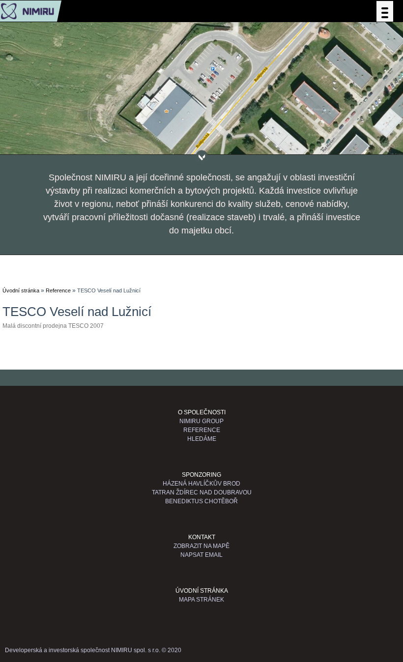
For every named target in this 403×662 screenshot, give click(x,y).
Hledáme (201, 438)
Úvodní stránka (20, 290)
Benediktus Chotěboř (201, 501)
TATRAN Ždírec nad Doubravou (202, 492)
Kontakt (201, 537)
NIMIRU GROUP (201, 421)
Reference (58, 290)
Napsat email (201, 554)
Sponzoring (201, 474)
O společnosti (202, 412)
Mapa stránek (201, 599)
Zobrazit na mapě (201, 546)
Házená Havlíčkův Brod (201, 483)
